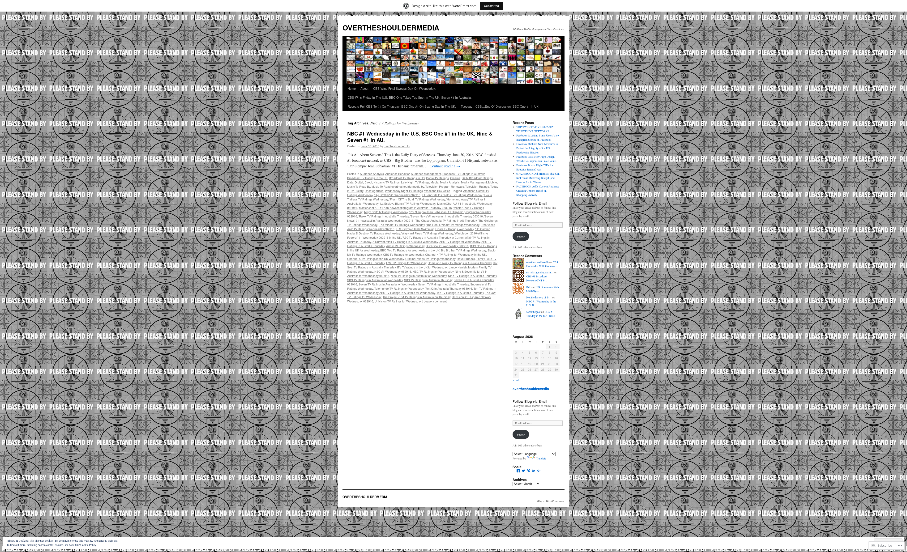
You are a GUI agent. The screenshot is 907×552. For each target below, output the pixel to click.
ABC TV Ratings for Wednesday (459, 242)
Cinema (455, 178)
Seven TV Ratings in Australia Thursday (443, 284)
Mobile (492, 182)
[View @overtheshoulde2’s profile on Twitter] (523, 471)
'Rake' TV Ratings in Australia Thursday (384, 216)
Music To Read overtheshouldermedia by (398, 186)
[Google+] (539, 471)
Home (352, 88)
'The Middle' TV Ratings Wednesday (402, 225)
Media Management (474, 182)
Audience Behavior (397, 174)
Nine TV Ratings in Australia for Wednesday (419, 276)
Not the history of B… (539, 297)
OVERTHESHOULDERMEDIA (390, 27)
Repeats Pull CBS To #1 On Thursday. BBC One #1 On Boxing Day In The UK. (402, 106)
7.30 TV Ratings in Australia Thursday (426, 237)
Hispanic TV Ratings (386, 182)
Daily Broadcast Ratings (477, 178)
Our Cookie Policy (85, 545)
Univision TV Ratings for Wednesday (398, 301)
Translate (541, 458)
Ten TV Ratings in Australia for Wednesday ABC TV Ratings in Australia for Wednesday (421, 290)
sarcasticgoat (533, 312)
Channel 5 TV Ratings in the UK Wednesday (375, 259)
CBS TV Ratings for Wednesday (403, 254)
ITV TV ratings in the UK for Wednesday (422, 267)
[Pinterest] (529, 471)
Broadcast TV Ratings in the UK (367, 178)
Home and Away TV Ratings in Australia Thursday (460, 263)
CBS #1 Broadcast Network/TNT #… (536, 278)
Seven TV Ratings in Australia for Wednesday (388, 284)
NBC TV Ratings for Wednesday (433, 271)
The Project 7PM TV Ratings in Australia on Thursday (416, 297)
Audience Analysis (372, 174)
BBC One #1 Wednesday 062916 (447, 246)
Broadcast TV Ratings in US (407, 178)
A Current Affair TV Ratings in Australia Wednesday (405, 242)
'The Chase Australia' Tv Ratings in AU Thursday (446, 220)
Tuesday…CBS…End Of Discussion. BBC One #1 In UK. (500, 106)
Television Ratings (477, 186)
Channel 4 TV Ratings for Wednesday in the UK (455, 254)
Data (350, 182)
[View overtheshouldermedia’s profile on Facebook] (518, 471)
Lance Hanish (458, 267)
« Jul (516, 380)
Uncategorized (374, 191)
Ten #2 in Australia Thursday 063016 (448, 288)
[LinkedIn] (534, 471)
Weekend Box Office (437, 191)
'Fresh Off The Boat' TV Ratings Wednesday (417, 199)
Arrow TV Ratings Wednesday (405, 246)
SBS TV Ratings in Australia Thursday (428, 280)
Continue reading (445, 165)
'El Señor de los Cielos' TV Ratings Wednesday (452, 195)
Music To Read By (358, 186)
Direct (368, 182)
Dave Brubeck (466, 259)
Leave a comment (435, 301)
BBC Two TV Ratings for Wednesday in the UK (410, 250)
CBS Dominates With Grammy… (542, 264)
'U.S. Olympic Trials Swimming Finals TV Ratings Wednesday (435, 229)
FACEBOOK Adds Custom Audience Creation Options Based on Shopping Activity (537, 190)
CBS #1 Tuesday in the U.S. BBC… (541, 314)
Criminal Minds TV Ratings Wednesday (430, 259)
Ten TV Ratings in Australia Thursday (460, 293)
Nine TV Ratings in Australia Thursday (472, 276)
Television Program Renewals (444, 186)
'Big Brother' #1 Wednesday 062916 (397, 195)
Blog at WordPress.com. (551, 501)
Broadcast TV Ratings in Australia (463, 174)
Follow (521, 236)
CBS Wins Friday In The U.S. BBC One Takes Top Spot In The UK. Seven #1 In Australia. (410, 97)
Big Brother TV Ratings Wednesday (463, 250)
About (364, 88)
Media (435, 182)
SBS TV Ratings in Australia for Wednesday (375, 280)
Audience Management (426, 174)
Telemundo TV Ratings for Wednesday (399, 288)
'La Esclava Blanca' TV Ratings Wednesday (407, 203)
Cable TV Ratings (437, 178)
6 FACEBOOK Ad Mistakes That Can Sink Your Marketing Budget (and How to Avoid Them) (538, 178)
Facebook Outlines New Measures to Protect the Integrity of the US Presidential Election (537, 148)
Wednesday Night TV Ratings (404, 191)
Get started (491, 6)
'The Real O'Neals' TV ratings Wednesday (452, 225)
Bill (528, 287)
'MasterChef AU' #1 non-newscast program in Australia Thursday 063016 (405, 208)
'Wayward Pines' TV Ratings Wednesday (427, 233)
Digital (359, 182)
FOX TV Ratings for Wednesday (406, 263)
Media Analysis (450, 182)
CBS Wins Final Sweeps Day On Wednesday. (404, 88)
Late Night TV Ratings (415, 182)
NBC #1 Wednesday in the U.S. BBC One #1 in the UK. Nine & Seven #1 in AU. (419, 136)
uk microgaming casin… (540, 272)
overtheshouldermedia (531, 388)
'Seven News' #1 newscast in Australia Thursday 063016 (446, 216)
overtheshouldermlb (397, 146)
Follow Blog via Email (530, 203)
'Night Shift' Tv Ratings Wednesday (386, 212)
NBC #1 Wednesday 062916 (392, 271)
